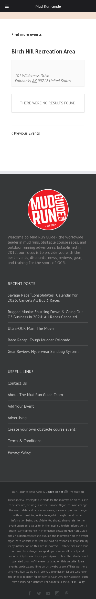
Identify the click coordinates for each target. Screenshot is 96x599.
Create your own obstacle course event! (42, 429)
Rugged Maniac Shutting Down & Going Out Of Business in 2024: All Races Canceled (45, 314)
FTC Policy (78, 582)
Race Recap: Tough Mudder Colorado (39, 339)
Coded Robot (55, 492)
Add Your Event (21, 406)
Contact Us (17, 383)
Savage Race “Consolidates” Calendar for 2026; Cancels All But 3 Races (43, 297)
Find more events (27, 34)
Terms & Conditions (24, 440)
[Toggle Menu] (7, 6)
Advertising (17, 417)
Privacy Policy (19, 452)
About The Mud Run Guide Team (35, 394)
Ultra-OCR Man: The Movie (31, 328)
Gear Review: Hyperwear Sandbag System (43, 351)
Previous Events (27, 133)
